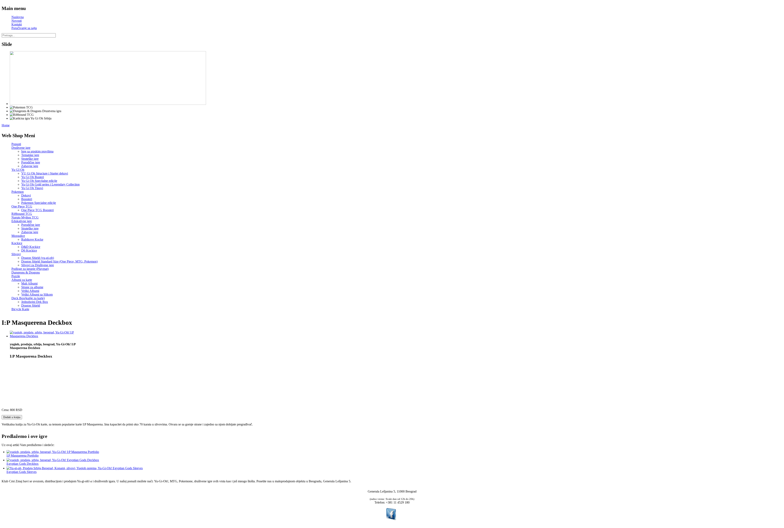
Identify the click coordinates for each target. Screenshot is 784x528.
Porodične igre (30, 162)
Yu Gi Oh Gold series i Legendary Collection (50, 184)
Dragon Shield (30, 305)
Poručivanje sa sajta (24, 28)
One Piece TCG (21, 206)
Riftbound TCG (21, 213)
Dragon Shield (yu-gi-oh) (37, 258)
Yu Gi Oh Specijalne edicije (39, 180)
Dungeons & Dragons (25, 272)
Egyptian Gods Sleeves (22, 472)
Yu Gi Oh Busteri (32, 177)
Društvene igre (20, 147)
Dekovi (26, 195)
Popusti (16, 144)
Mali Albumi (29, 283)
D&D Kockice (30, 247)
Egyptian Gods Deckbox (23, 463)
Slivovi (16, 254)
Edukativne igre (21, 221)
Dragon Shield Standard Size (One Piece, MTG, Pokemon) (59, 261)
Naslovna (17, 17)
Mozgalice (18, 235)
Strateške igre (30, 158)
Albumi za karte (21, 280)
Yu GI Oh (17, 169)
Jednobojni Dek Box (34, 302)
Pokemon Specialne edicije (38, 202)
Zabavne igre (29, 166)
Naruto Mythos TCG (25, 217)
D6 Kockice (29, 250)
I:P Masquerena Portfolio (23, 455)
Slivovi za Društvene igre (37, 265)
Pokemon (17, 191)
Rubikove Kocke (32, 239)
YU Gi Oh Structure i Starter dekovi (44, 173)
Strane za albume (32, 287)
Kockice (16, 243)
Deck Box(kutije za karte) (28, 298)
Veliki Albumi (30, 291)
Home (6, 125)
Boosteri (26, 199)
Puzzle (15, 276)
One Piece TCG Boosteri (37, 210)
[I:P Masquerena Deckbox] (45, 336)
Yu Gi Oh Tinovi (32, 188)
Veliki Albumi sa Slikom (37, 294)
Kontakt (16, 24)
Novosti (16, 20)
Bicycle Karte (20, 309)
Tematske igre (30, 155)
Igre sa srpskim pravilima (37, 151)
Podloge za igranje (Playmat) (30, 269)
